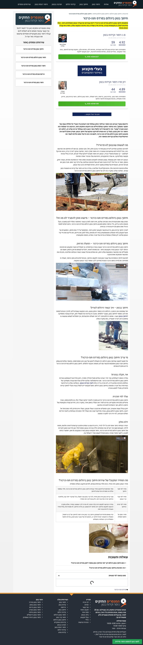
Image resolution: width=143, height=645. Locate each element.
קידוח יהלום (70, 4)
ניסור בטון (96, 4)
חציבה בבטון (57, 4)
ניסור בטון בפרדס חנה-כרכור (34, 82)
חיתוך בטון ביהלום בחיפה (101, 14)
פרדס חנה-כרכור (120, 589)
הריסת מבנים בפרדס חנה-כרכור (33, 74)
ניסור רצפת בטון (41, 4)
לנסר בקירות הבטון (86, 383)
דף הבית (125, 14)
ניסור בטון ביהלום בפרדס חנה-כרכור (33, 57)
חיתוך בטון (83, 4)
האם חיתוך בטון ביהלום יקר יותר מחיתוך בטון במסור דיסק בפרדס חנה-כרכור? (98, 563)
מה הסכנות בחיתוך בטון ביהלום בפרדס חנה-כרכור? (107, 568)
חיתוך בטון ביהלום (115, 14)
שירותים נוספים (24, 4)
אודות (106, 4)
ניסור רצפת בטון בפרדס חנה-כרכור (33, 65)
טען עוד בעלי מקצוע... (92, 114)
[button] (92, 563)
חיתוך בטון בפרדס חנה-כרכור (33, 49)
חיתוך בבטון (123, 316)
